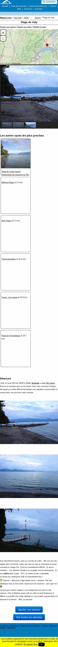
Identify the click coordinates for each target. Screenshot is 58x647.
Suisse (37, 18)
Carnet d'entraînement (38, 6)
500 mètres (50, 383)
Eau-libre (38, 9)
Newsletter (11, 628)
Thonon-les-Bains (9, 259)
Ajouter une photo (24, 27)
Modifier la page (39, 27)
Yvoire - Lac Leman (9, 297)
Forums (53, 6)
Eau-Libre (18, 18)
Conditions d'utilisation (9, 625)
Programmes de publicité (30, 625)
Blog (19, 9)
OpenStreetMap (16, 63)
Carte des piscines (18, 6)
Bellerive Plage (8, 182)
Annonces (28, 9)
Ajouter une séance (8, 27)
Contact (45, 625)
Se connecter (49, 2)
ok (41, 644)
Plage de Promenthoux (11, 336)
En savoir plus (31, 644)
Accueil (5, 6)
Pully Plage (6, 221)
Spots (26, 18)
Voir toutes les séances (29, 617)
